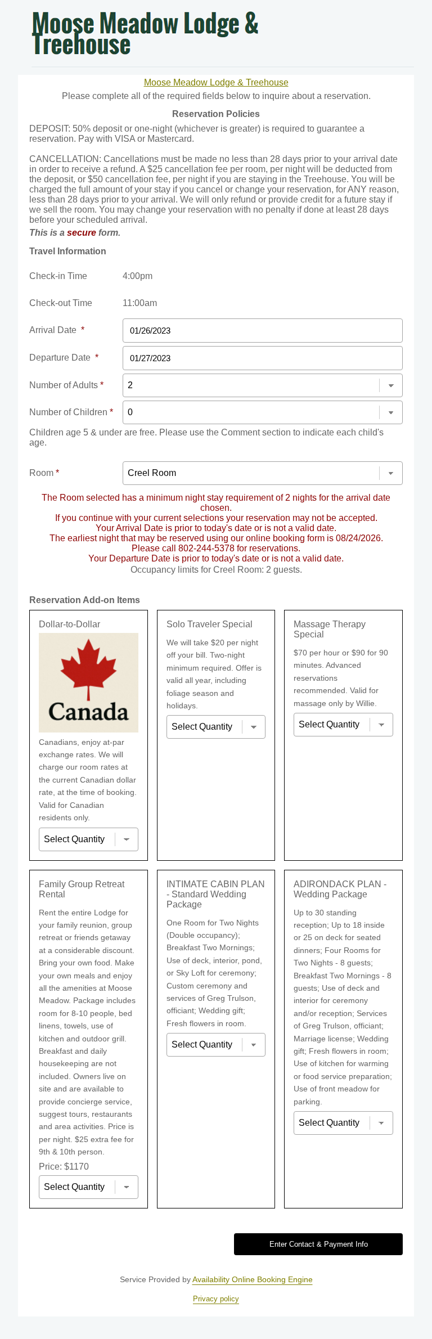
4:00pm (137, 276)
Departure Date (63, 357)
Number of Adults (66, 385)
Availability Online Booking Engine (252, 1279)
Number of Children (71, 412)
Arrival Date (56, 330)
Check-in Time (58, 276)
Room (44, 473)
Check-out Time (60, 303)
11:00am (140, 303)
